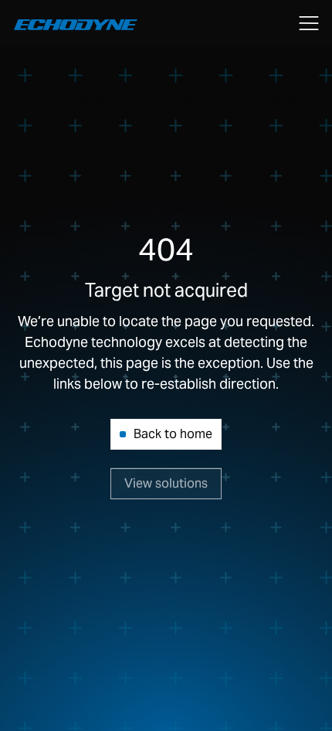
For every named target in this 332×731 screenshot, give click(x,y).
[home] (71, 23)
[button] (309, 23)
